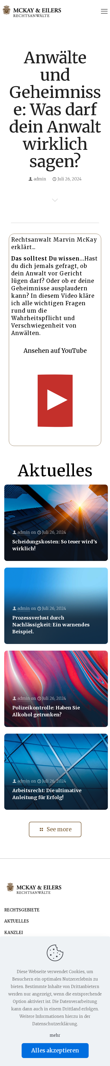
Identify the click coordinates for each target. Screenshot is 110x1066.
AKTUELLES (16, 921)
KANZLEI (13, 932)
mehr (55, 1035)
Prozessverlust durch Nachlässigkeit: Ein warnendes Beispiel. (51, 625)
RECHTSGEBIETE (22, 909)
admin (40, 178)
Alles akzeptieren (55, 1050)
